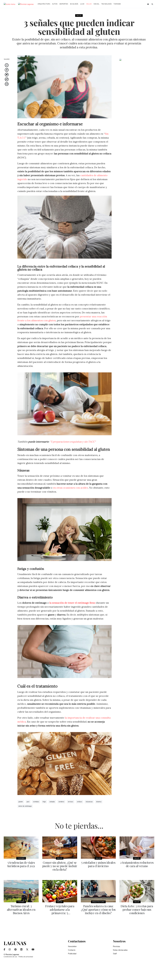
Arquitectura (44, 4)
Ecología (74, 4)
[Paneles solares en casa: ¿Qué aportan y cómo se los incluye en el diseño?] (98, 891)
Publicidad (72, 954)
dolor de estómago (25, 806)
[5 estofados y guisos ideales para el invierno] (98, 847)
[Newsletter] (148, 4)
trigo (44, 802)
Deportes (63, 4)
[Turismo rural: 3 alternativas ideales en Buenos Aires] (21, 891)
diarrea (98, 802)
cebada (52, 802)
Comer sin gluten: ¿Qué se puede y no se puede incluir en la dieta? (59, 865)
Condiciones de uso (10, 957)
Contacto (71, 950)
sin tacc (70, 802)
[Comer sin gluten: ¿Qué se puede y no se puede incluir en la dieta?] (59, 847)
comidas (36, 802)
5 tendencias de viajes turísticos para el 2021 (21, 864)
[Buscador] (152, 4)
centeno (61, 802)
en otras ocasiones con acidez (70, 487)
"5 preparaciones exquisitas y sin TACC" (73, 441)
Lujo (82, 4)
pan (28, 802)
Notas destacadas (120, 950)
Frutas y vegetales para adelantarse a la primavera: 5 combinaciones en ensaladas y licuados (59, 913)
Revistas (116, 946)
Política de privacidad (26, 957)
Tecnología (106, 4)
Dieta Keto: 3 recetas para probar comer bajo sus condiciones (137, 909)
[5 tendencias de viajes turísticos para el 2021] (21, 847)
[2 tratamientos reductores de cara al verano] (136, 847)
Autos (55, 4)
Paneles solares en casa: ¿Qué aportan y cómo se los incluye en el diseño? (98, 909)
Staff (115, 954)
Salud (89, 4)
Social (96, 4)
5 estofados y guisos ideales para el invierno (98, 864)
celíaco (79, 802)
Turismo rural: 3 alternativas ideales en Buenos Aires (21, 909)
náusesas (89, 802)
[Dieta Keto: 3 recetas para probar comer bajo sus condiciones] (136, 891)
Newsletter (72, 946)
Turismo (117, 4)
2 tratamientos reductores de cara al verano (137, 864)
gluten (21, 802)
